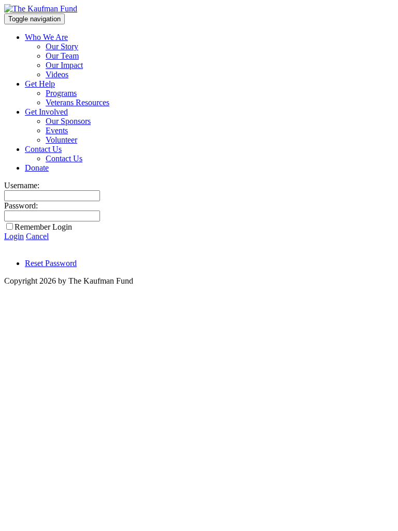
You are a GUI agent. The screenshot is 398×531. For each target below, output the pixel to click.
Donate (37, 167)
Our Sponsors (68, 121)
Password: (21, 205)
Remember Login (43, 226)
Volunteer (61, 139)
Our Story (62, 46)
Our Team (62, 55)
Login (14, 236)
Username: (21, 185)
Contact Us (43, 149)
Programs (61, 93)
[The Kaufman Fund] (40, 8)
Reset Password (51, 263)
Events (57, 130)
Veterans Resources (77, 102)
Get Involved (46, 111)
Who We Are (46, 37)
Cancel (37, 236)
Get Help (40, 83)
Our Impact (64, 65)
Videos (57, 74)
